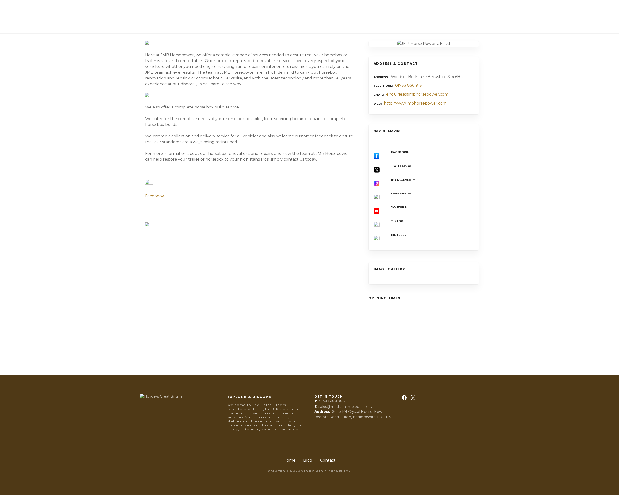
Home (289, 460)
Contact (328, 460)
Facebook (154, 196)
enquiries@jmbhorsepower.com (417, 94)
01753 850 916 (408, 85)
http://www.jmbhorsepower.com (415, 103)
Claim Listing (156, 348)
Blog (307, 460)
